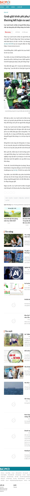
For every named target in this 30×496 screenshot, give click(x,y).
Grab (7, 198)
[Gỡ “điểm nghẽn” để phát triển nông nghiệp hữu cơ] (13, 339)
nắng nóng (21, 198)
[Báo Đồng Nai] (26, 336)
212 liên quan (25, 32)
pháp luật (3, 478)
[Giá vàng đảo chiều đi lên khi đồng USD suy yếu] (13, 404)
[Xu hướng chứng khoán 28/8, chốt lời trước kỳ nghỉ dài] (13, 289)
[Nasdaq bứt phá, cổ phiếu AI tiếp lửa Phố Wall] (13, 456)
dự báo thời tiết (8, 44)
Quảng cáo (2, 491)
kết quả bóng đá (21, 478)
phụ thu (11, 198)
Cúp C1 (7, 480)
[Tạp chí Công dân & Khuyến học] (5, 223)
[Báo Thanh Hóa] (26, 353)
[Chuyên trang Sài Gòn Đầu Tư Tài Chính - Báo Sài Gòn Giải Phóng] (26, 301)
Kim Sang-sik (25, 473)
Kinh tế (6, 12)
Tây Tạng (15, 478)
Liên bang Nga (18, 474)
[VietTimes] (25, 419)
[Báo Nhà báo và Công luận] (26, 255)
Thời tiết (16, 476)
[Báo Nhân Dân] (25, 369)
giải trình (27, 198)
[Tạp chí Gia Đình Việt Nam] (26, 239)
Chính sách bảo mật (3, 489)
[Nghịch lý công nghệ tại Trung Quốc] (13, 273)
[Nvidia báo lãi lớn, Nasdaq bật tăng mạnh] (13, 304)
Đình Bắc (2, 480)
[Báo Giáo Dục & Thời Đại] (24, 225)
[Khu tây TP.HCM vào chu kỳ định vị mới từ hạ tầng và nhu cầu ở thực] (13, 320)
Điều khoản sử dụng (3, 488)
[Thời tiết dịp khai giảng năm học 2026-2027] (12, 212)
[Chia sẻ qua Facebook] (5, 192)
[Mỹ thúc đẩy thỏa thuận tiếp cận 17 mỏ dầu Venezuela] (13, 388)
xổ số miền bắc (11, 474)
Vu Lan (13, 473)
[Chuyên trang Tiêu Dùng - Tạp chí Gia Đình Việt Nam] (7, 32)
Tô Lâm (24, 474)
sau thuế (7, 200)
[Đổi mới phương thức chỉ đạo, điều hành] (13, 356)
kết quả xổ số (18, 473)
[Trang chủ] (5, 2)
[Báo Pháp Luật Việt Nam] (25, 432)
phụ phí (16, 198)
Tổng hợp (15, 487)
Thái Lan (2, 473)
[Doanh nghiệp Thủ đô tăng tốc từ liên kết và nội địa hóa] (13, 436)
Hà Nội (15, 170)
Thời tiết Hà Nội (10, 476)
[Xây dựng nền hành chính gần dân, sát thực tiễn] (13, 372)
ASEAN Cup (3, 476)
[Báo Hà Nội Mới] (26, 385)
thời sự (25, 480)
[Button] (11, 32)
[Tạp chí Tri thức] (25, 269)
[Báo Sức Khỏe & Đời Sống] (25, 285)
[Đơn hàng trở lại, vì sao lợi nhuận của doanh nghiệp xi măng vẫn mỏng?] (13, 420)
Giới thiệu (2, 487)
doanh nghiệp (3, 474)
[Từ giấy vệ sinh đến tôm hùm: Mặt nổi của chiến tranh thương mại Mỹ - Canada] (13, 256)
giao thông (8, 473)
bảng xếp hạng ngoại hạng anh (16, 480)
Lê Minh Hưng (9, 478)
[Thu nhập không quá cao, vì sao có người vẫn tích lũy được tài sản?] (13, 240)
